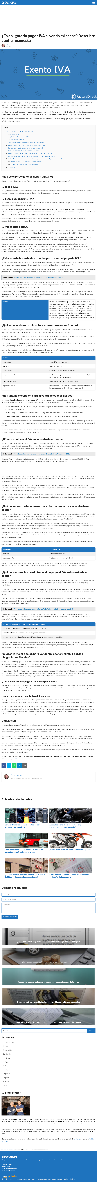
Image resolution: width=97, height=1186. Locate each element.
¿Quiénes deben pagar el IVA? (20, 137)
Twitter (92, 1139)
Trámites (6, 1082)
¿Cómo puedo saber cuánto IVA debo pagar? (25, 164)
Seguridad (6, 1074)
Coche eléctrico (8, 1042)
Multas (5, 1066)
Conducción (7, 1054)
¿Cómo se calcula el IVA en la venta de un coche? (23, 151)
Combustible (7, 1050)
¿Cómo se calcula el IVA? (18, 139)
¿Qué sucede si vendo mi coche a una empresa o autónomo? (27, 145)
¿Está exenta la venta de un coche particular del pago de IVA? (27, 142)
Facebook (5, 1141)
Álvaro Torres (10, 45)
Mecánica (6, 1058)
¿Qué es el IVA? (15, 134)
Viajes (5, 1086)
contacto (77, 1139)
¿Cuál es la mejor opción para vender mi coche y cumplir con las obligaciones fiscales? (35, 159)
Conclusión (11, 167)
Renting (5, 1070)
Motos (5, 1062)
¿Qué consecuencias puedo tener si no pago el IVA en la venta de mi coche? (31, 156)
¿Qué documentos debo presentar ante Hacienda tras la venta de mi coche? (32, 153)
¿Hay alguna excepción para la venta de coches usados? (25, 148)
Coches (5, 1046)
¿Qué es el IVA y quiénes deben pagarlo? (20, 131)
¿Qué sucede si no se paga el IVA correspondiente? (27, 161)
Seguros (6, 1078)
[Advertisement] (48, 19)
